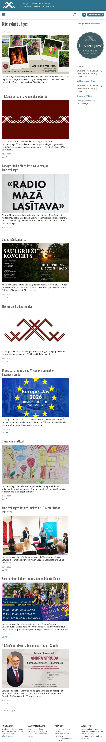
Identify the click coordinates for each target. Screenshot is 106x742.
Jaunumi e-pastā (96, 15)
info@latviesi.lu (7, 736)
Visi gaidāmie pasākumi (89, 23)
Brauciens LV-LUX (84, 96)
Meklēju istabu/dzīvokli (86, 81)
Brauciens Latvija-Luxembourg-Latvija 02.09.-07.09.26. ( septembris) (90, 73)
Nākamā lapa (8, 710)
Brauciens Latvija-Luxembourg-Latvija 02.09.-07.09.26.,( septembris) (90, 88)
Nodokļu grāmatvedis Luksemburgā (86, 102)
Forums (80, 66)
